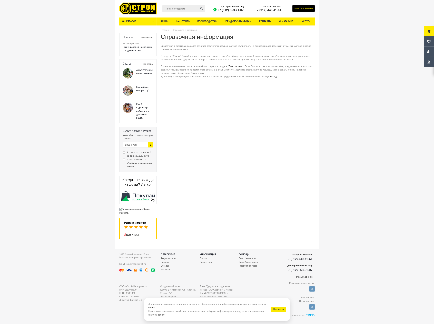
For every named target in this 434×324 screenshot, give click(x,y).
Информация (208, 254)
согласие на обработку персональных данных (139, 163)
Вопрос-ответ (236, 66)
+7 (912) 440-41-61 (268, 10)
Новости (165, 262)
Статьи (176, 56)
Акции (164, 21)
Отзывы (165, 266)
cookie (151, 307)
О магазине (286, 21)
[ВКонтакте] (312, 289)
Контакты (265, 21)
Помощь (244, 254)
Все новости (147, 38)
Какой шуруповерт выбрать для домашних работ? (142, 111)
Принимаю (278, 309)
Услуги (306, 21)
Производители (207, 21)
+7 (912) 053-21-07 (230, 10)
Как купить (183, 21)
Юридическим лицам (238, 21)
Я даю (139, 163)
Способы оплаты (247, 258)
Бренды (274, 76)
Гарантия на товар (248, 266)
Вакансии (165, 269)
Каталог (131, 21)
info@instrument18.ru (136, 264)
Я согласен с (139, 154)
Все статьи (148, 64)
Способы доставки (248, 262)
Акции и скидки (168, 258)
